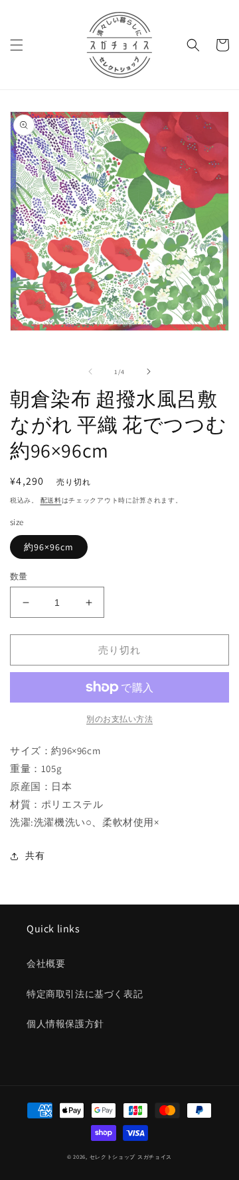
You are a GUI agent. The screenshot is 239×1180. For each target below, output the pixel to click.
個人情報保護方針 (65, 1024)
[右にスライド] (148, 371)
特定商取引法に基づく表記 (85, 994)
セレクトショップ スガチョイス (131, 1156)
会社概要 (46, 963)
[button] (16, 45)
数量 (19, 576)
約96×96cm (49, 547)
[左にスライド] (90, 371)
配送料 (51, 500)
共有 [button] (34, 855)
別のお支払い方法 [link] (119, 719)
